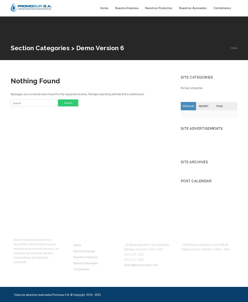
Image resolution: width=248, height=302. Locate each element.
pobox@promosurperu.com (140, 265)
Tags (219, 106)
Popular (188, 106)
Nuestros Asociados (193, 8)
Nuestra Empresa (126, 8)
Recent (204, 106)
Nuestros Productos (158, 8)
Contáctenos (222, 8)
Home (104, 8)
